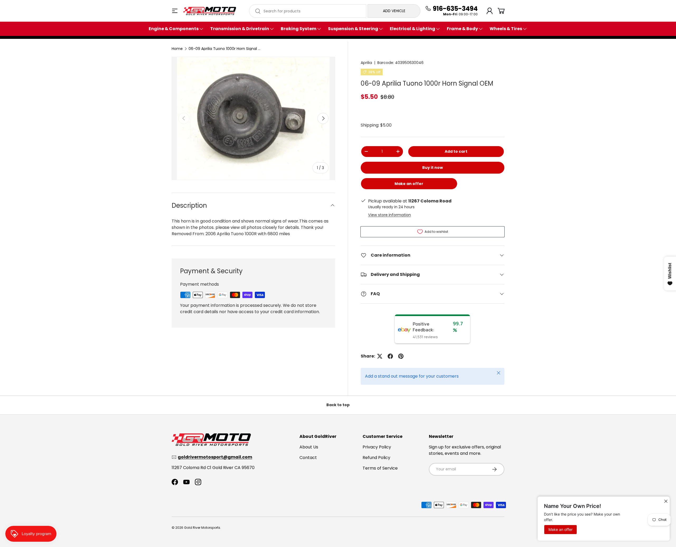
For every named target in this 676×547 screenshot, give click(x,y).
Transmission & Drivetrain (239, 28)
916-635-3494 (455, 9)
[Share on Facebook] (390, 356)
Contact (308, 458)
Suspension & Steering (353, 28)
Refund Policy (376, 458)
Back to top (338, 404)
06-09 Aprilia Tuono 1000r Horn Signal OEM (225, 48)
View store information (389, 214)
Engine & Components (174, 28)
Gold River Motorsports (202, 527)
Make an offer (409, 185)
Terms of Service (380, 468)
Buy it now (432, 167)
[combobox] (307, 11)
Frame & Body (462, 28)
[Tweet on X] (379, 356)
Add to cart (456, 151)
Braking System (298, 28)
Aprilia (366, 62)
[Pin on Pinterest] (401, 356)
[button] (501, 11)
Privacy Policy (377, 447)
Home (177, 48)
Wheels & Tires (506, 28)
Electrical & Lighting (412, 28)
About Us (308, 447)
